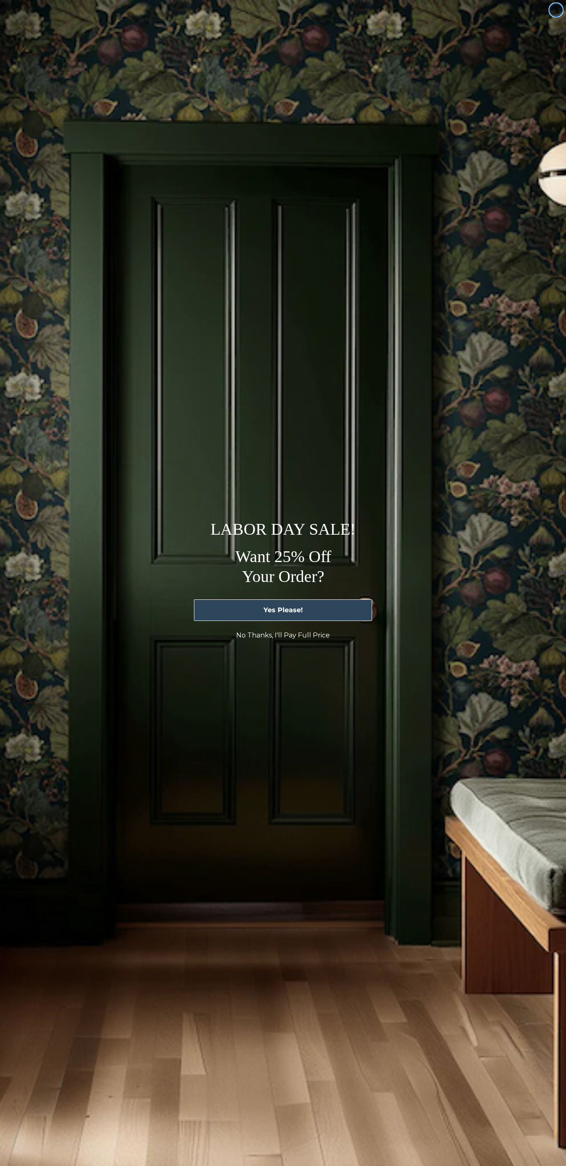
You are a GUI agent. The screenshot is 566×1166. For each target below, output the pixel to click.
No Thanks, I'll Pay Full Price (283, 635)
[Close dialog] (556, 10)
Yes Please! (283, 610)
